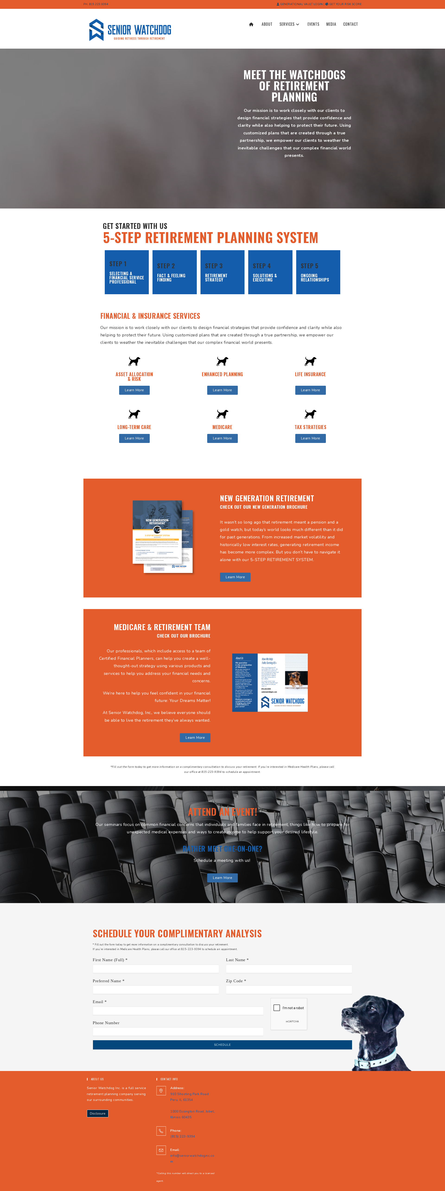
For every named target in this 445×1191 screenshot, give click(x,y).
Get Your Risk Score (345, 4)
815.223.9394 (98, 4)
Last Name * (237, 959)
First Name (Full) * (110, 959)
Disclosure (97, 1113)
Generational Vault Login (301, 4)
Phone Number (106, 1022)
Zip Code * (236, 981)
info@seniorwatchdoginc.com (192, 1156)
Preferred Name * (108, 981)
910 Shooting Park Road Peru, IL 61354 (189, 1094)
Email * (100, 1001)
